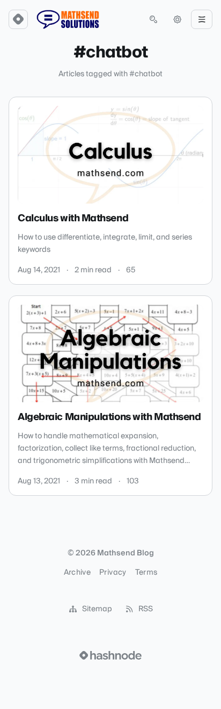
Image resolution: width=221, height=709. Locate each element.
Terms (146, 572)
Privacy (112, 572)
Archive (77, 572)
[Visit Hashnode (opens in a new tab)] (110, 655)
